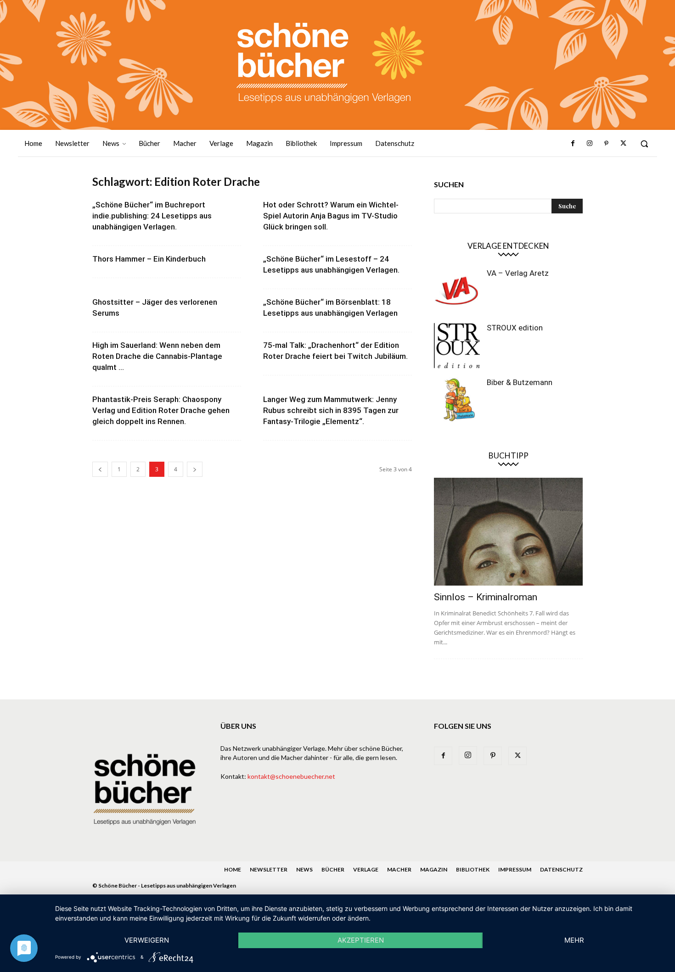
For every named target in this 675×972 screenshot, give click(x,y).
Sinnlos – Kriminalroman (485, 597)
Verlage (365, 869)
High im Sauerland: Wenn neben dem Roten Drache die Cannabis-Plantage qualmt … (157, 356)
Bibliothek (472, 869)
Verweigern (146, 940)
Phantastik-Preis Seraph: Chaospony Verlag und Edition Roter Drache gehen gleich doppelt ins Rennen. (161, 410)
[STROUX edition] (457, 346)
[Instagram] (589, 143)
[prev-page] (100, 469)
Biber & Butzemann (519, 382)
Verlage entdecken (508, 246)
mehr (574, 940)
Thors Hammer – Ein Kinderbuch (149, 258)
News (304, 869)
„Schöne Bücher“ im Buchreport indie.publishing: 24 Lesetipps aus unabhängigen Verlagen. (152, 215)
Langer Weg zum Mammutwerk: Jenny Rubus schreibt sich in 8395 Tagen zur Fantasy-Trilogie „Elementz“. (331, 410)
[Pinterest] (606, 143)
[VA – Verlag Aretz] (457, 291)
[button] (644, 143)
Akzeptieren (361, 940)
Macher (399, 869)
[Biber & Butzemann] (457, 400)
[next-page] (194, 469)
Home (232, 869)
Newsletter (268, 869)
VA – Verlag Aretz (518, 273)
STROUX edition (515, 327)
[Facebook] (573, 143)
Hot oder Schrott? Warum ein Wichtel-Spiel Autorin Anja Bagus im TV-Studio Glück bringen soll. (331, 215)
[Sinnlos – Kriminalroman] (508, 532)
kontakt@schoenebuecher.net (291, 776)
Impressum (514, 869)
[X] (623, 143)
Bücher (332, 869)
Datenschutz (561, 869)
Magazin (433, 869)
